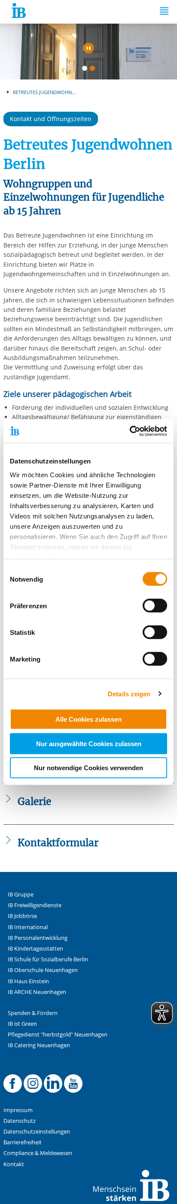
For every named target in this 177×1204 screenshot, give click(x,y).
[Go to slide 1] (86, 70)
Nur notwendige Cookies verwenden (88, 767)
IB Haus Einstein (28, 981)
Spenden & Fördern (33, 1013)
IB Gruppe (21, 894)
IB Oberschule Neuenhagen (43, 970)
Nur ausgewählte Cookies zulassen (88, 743)
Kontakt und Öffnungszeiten (51, 119)
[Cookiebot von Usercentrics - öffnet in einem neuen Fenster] (129, 430)
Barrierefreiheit (22, 1142)
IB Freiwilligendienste (34, 905)
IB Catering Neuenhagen (39, 1045)
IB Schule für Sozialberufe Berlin (48, 959)
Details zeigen (129, 693)
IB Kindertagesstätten (35, 948)
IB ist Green (22, 1023)
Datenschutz (19, 1121)
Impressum (18, 1110)
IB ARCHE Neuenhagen (37, 992)
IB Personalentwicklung (37, 938)
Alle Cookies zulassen (88, 719)
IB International (28, 927)
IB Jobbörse (22, 916)
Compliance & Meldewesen (37, 1153)
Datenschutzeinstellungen (36, 1131)
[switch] (155, 606)
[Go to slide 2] (94, 70)
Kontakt (13, 1164)
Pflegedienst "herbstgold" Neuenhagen (57, 1034)
